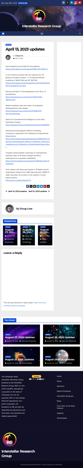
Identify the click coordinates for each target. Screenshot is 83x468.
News (59, 401)
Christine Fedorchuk (28, 341)
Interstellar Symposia (65, 396)
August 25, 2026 (13, 363)
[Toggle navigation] (41, 33)
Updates (8, 44)
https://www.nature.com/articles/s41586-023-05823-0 (27, 69)
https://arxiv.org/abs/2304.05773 (18, 180)
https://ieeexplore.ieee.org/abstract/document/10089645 (27, 125)
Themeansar (58, 464)
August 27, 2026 (12, 341)
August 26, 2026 (53, 341)
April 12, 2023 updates (38, 191)
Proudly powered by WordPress (31, 464)
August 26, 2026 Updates (27, 232)
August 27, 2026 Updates (10, 232)
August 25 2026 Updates (45, 232)
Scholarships (62, 418)
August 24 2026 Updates (59, 359)
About (59, 381)
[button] (80, 34)
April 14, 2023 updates (17, 191)
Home (59, 376)
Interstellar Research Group (41, 26)
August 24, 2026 (53, 363)
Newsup (49, 464)
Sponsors (60, 386)
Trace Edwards (26, 363)
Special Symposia (64, 391)
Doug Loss (19, 56)
